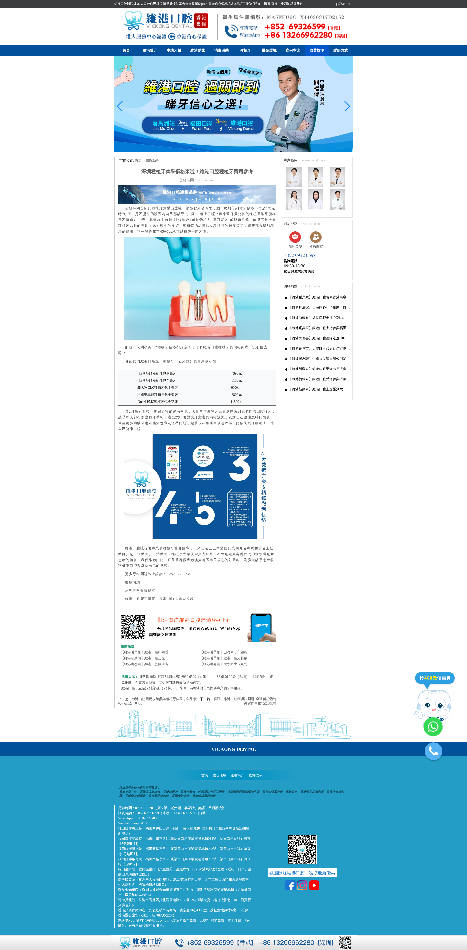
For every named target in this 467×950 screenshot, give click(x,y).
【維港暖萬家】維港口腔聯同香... (146, 652)
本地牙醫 (174, 50)
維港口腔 (132, 548)
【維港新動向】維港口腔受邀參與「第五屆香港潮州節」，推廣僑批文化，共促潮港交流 (319, 379)
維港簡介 (150, 50)
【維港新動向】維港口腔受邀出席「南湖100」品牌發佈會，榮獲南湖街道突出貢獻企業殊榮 (319, 369)
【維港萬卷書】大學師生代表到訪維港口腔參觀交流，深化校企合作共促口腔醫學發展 (319, 348)
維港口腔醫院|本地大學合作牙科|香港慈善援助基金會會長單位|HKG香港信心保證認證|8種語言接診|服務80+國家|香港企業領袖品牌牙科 (208, 4)
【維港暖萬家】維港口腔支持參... (225, 658)
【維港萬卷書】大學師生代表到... (225, 664)
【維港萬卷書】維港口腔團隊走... (146, 664)
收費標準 (317, 50)
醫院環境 (269, 50)
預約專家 (316, 247)
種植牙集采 (161, 208)
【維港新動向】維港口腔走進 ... (145, 658)
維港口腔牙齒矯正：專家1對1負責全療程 (159, 599)
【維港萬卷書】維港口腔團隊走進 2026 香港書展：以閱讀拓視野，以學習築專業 (319, 338)
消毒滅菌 (221, 50)
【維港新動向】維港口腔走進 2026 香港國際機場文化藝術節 (319, 318)
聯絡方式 (340, 50)
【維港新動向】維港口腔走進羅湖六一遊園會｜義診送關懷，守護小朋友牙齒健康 (319, 389)
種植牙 (245, 50)
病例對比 (293, 50)
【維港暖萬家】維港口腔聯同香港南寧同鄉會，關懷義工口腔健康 (319, 297)
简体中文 (344, 4)
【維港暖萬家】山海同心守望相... (225, 652)
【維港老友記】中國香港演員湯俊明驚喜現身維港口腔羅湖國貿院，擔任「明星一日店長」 (319, 358)
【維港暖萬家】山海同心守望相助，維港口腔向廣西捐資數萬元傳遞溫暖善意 (319, 307)
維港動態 (197, 50)
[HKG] (233, 150)
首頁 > (140, 160)
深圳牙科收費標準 (140, 590)
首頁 (126, 50)
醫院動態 (152, 160)
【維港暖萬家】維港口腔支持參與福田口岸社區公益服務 (319, 328)
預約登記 (295, 247)
